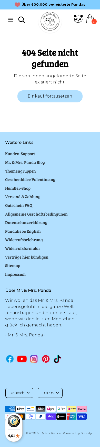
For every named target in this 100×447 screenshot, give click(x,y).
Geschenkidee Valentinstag (30, 179)
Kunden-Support (20, 153)
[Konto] (78, 21)
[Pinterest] (46, 359)
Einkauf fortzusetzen (50, 96)
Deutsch (16, 392)
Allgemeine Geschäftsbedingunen (36, 214)
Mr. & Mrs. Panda (49, 433)
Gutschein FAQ (18, 205)
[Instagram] (34, 359)
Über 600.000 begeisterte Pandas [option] (53, 4)
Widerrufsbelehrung (24, 239)
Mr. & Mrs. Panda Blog (25, 162)
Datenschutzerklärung (26, 222)
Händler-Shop (18, 188)
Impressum (15, 274)
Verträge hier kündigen (26, 257)
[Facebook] (10, 359)
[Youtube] (22, 359)
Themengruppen (20, 171)
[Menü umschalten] (10, 19)
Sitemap (12, 265)
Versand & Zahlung (23, 196)
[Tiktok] (58, 359)
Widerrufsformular (22, 248)
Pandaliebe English (23, 231)
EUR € (48, 392)
